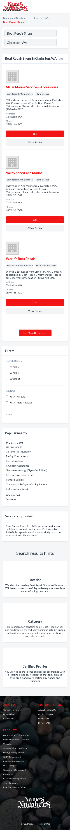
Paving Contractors (17, 456)
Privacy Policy (26, 823)
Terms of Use (43, 823)
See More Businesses (35, 332)
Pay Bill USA (44, 718)
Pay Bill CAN (44, 722)
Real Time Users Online (14, 787)
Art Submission (45, 714)
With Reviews (17, 396)
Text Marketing (10, 783)
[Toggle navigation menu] (65, 6)
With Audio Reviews (21, 402)
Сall (35, 133)
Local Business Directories (16, 735)
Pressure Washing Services (21, 474)
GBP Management (12, 757)
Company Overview (12, 709)
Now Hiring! (9, 714)
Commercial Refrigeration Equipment (26, 484)
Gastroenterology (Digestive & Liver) (26, 470)
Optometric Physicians (19, 451)
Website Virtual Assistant (15, 748)
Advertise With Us (47, 709)
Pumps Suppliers (15, 479)
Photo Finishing (14, 460)
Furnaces (11, 499)
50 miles (14, 372)
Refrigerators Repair (17, 489)
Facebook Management (14, 778)
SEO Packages (10, 765)
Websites (7, 744)
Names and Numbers (14, 17)
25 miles (14, 366)
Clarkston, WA (40, 17)
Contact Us (8, 718)
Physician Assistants (17, 465)
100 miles (15, 378)
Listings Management (13, 752)
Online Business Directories (17, 739)
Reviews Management (14, 761)
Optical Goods (14, 446)
